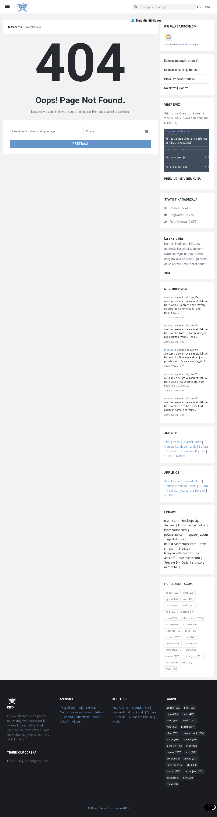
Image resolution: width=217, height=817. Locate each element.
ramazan (173, 649)
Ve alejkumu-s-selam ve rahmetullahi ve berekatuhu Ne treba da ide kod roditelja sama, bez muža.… (186, 404)
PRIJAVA (203, 7)
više (167, 273)
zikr (187, 662)
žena (171, 668)
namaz (173, 637)
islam (171, 618)
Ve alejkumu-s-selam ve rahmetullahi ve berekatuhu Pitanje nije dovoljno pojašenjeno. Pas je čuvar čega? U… (186, 355)
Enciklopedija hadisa (192, 525)
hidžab (186, 611)
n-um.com (171, 521)
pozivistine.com (174, 534)
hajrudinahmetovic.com (180, 544)
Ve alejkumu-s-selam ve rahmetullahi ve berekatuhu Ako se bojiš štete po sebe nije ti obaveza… (186, 379)
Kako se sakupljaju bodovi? (182, 70)
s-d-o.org (198, 562)
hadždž (188, 605)
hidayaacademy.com (178, 553)
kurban (189, 624)
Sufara (203, 446)
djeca (172, 599)
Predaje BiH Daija (176, 562)
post (190, 637)
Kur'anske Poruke (193, 451)
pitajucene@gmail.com (27, 761)
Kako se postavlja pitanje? (181, 60)
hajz (171, 611)
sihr (191, 649)
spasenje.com (198, 534)
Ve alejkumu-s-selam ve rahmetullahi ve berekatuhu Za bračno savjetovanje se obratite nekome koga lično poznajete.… (186, 305)
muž (190, 630)
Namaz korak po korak (180, 446)
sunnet (172, 656)
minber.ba (183, 548)
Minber (180, 456)
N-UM (168, 456)
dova (187, 599)
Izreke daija (173, 239)
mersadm (170, 297)
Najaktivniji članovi (149, 20)
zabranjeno (193, 656)
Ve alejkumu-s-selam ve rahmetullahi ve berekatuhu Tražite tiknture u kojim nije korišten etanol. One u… (186, 331)
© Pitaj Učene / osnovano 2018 (108, 808)
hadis (171, 605)
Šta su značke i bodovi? (179, 79)
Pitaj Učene (172, 442)
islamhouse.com (175, 530)
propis (172, 643)
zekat (172, 662)
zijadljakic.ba (175, 539)
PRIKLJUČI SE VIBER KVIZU (182, 178)
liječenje (173, 630)
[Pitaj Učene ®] (36, 7)
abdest (172, 592)
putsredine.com (189, 558)
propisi (189, 643)
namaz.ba (171, 567)
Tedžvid (172, 451)
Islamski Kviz (192, 442)
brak (188, 592)
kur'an (172, 624)
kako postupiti (192, 618)
